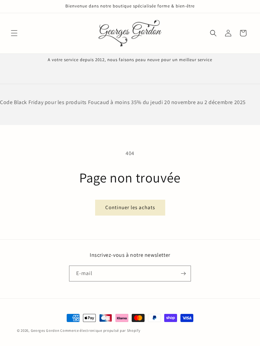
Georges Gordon (45, 330)
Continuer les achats (130, 207)
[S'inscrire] (183, 273)
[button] (14, 33)
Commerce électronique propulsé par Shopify (100, 330)
